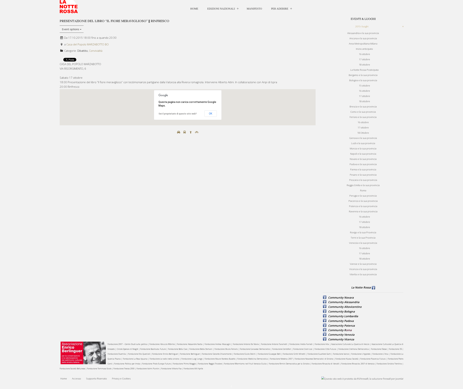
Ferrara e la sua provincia (363, 117)
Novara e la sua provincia (363, 159)
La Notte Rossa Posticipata (364, 69)
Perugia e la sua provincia (363, 195)
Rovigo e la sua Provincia (363, 232)
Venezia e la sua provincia (363, 243)
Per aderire (279, 8)
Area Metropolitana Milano (363, 43)
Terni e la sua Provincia (363, 237)
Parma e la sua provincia (363, 169)
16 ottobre (364, 54)
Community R (337, 330)
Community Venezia (341, 334)
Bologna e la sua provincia (363, 80)
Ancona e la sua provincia (363, 38)
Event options (71, 29)
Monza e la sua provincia (363, 148)
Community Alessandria (343, 302)
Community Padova (341, 321)
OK (210, 113)
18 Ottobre (363, 132)
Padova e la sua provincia (363, 164)
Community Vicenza (341, 339)
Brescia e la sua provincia (363, 106)
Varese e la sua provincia (363, 263)
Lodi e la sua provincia (363, 143)
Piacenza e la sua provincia (363, 201)
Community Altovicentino (345, 307)
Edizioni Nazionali (221, 8)
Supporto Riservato (96, 378)
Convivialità (95, 50)
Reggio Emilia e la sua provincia (363, 185)
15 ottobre (364, 85)
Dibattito (82, 50)
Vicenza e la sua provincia (363, 269)
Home (194, 8)
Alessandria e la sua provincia (363, 33)
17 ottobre (364, 59)
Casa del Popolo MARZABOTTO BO (87, 44)
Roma (363, 190)
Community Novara (341, 297)
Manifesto (254, 8)
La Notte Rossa (361, 287)
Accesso (76, 378)
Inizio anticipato (364, 48)
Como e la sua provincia (363, 111)
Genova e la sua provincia (363, 138)
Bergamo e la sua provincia (363, 75)
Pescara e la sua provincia (363, 180)
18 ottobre (364, 64)
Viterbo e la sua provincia (363, 274)
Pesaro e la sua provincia (363, 174)
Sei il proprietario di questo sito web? (178, 113)
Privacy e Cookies (121, 378)
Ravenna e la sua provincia (363, 211)
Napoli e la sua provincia (363, 153)
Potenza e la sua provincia (363, 206)
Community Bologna (341, 311)
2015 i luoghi (361, 26)
